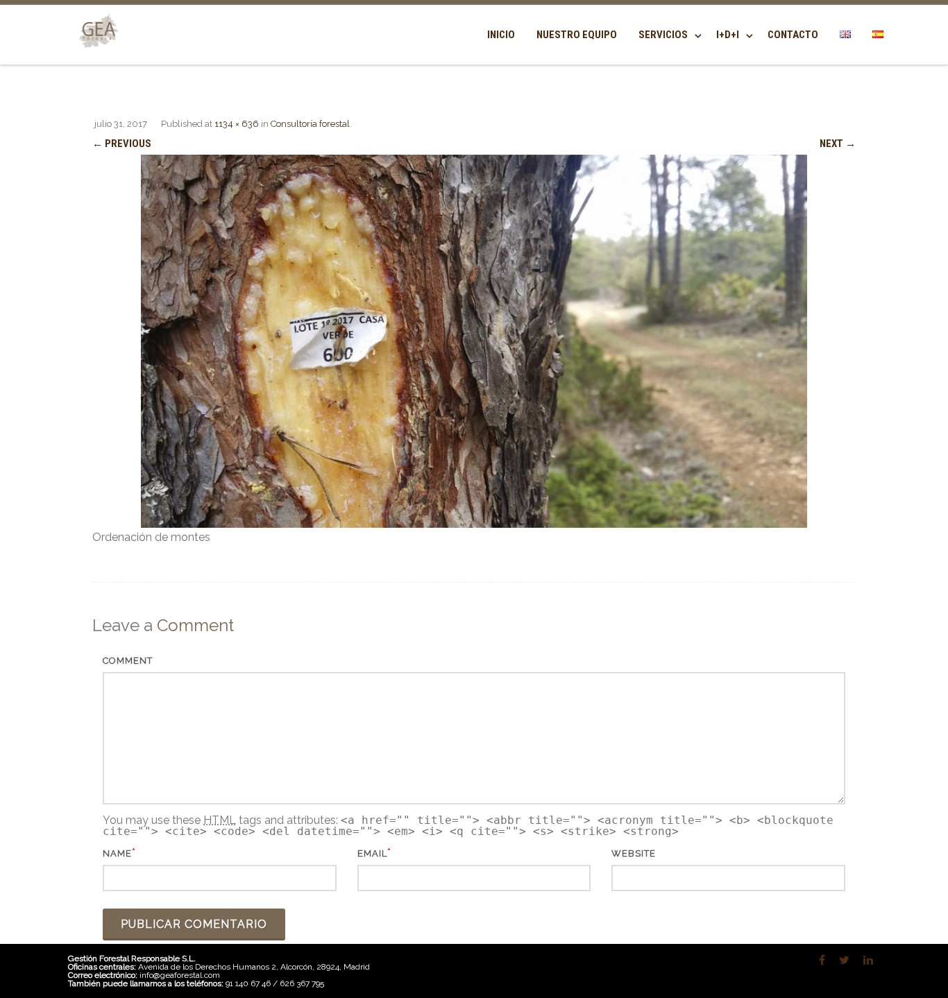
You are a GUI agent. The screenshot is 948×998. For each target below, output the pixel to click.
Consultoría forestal (310, 124)
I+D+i (727, 34)
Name (117, 853)
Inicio (501, 34)
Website (633, 853)
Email (372, 853)
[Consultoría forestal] (474, 341)
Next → (838, 143)
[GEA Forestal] (96, 56)
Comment (128, 660)
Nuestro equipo (576, 34)
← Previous (121, 143)
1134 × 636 (236, 124)
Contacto (793, 34)
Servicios (663, 34)
